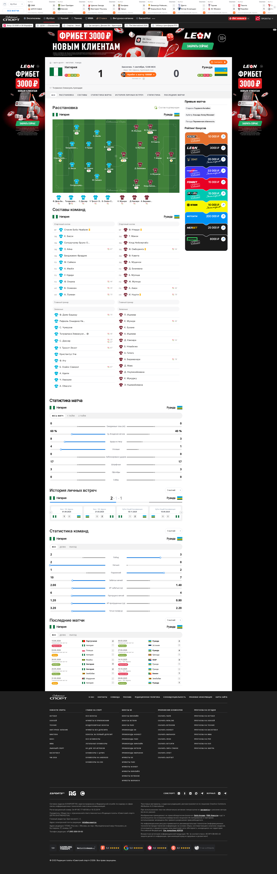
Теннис (53, 725)
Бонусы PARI (128, 725)
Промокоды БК (129, 730)
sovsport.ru (205, 810)
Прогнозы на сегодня (205, 710)
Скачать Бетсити (166, 744)
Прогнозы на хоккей (204, 721)
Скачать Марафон (166, 734)
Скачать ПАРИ (164, 716)
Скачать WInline (166, 721)
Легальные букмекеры (96, 744)
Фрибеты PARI (128, 762)
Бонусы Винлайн (130, 716)
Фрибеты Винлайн (131, 771)
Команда (115, 697)
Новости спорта (57, 710)
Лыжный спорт (57, 748)
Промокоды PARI (130, 739)
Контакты (102, 697)
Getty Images (199, 815)
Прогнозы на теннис (204, 725)
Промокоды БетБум (131, 748)
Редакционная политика (147, 697)
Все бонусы (91, 716)
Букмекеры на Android (97, 757)
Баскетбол (55, 753)
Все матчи (13, 11)
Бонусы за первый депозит (99, 734)
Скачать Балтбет (166, 757)
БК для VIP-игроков (95, 748)
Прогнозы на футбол (204, 716)
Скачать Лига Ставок (168, 748)
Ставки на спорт (94, 710)
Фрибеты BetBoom (131, 776)
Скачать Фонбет (166, 730)
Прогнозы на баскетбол (206, 730)
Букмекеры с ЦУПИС (95, 753)
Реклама (127, 697)
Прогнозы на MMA (203, 734)
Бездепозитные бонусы (97, 725)
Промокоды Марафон (132, 753)
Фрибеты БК (127, 757)
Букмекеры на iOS (94, 762)
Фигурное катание (59, 730)
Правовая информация (200, 697)
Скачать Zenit (165, 753)
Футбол (53, 716)
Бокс (52, 739)
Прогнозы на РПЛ (202, 739)
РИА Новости (212, 815)
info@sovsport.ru (89, 822)
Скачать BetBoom (166, 725)
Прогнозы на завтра (204, 748)
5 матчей (171, 490)
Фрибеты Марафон (131, 781)
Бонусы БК (127, 710)
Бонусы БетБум (129, 721)
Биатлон (54, 734)
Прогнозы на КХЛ (202, 744)
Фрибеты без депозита (97, 730)
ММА (52, 744)
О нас (91, 697)
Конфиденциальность (174, 697)
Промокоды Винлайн (132, 744)
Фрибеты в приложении (97, 721)
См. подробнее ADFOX (173, 830)
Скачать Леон (164, 739)
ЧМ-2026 (53, 757)
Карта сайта (221, 697)
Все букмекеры (93, 739)
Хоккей (53, 721)
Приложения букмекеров (170, 710)
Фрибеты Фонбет (130, 767)
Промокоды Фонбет (131, 734)
